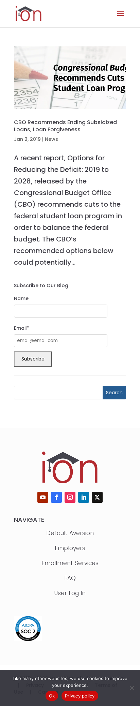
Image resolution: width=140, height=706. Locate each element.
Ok (52, 695)
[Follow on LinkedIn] (83, 497)
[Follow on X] (97, 497)
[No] (131, 688)
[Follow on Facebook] (56, 497)
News (51, 139)
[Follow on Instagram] (70, 497)
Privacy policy (80, 695)
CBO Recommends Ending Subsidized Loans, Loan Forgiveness (65, 125)
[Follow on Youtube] (42, 497)
